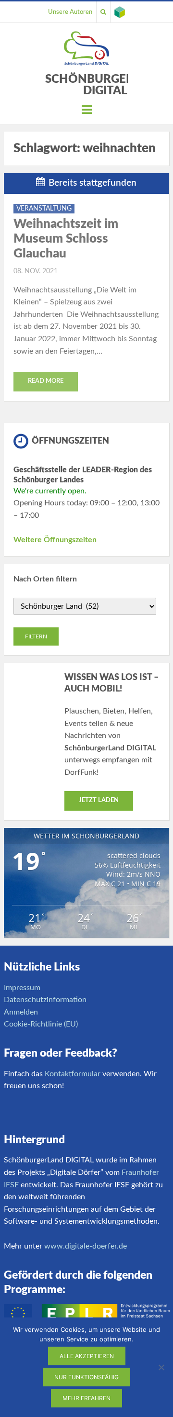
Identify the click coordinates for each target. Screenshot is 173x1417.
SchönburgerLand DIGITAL (105, 85)
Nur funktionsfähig (86, 1377)
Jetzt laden (99, 800)
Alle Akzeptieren (87, 1356)
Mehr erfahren (86, 1398)
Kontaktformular (72, 1074)
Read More (45, 381)
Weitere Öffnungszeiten (55, 540)
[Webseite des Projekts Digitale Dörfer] (120, 11)
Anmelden (21, 1012)
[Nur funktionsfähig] (161, 1367)
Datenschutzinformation (45, 1000)
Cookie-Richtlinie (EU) (41, 1024)
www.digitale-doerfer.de (85, 1246)
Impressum (22, 988)
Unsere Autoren (70, 12)
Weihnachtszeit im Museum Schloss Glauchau (65, 239)
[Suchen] (103, 11)
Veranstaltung (44, 208)
